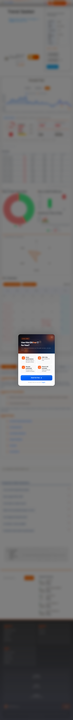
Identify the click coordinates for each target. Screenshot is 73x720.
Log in (43, 382)
